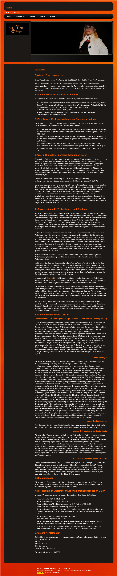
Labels (32, 16)
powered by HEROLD (53, 572)
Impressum (41, 570)
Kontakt (52, 16)
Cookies (50, 278)
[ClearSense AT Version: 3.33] (40, 572)
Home (9, 16)
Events (42, 16)
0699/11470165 (11, 12)
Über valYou (20, 16)
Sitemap (59, 570)
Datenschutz (50, 570)
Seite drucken (40, 70)
